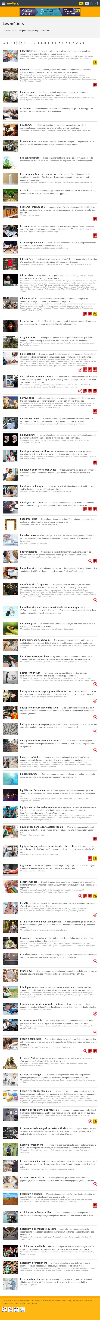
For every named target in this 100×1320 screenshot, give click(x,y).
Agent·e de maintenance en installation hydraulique (49, 816)
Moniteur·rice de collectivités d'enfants (66, 308)
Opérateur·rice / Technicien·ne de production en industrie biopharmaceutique (59, 1096)
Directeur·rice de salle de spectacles (44, 1252)
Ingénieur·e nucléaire (71, 1115)
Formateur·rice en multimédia (58, 56)
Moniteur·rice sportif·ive (78, 662)
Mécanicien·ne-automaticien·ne (65, 387)
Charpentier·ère (47, 75)
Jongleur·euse (25, 801)
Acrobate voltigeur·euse (39, 645)
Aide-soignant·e (36, 890)
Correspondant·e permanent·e (50, 765)
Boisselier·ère (35, 75)
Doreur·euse (58, 75)
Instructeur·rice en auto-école (40, 1009)
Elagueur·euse (38, 1270)
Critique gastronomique (82, 285)
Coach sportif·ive (36, 662)
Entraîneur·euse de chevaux (41, 1237)
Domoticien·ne (35, 359)
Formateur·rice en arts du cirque (56, 662)
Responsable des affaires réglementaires (35, 1099)
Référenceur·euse (58, 58)
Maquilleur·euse (26, 911)
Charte (50, 1300)
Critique (33, 285)
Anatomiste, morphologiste (64, 424)
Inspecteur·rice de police (66, 594)
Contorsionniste (68, 799)
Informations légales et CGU (37, 1300)
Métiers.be (13, 3)
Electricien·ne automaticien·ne (53, 359)
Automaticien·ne (47, 385)
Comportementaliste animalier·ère (43, 993)
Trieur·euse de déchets (44, 100)
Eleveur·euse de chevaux (62, 405)
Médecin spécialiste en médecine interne (44, 557)
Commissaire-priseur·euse (59, 1064)
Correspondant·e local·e (73, 283)
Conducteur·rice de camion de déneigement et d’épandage (52, 98)
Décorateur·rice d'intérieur (81, 943)
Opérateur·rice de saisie (38, 544)
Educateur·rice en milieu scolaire (79, 306)
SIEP (9, 1300)
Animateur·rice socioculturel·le (53, 304)
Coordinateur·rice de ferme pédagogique (79, 403)
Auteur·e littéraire (36, 248)
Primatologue (70, 995)
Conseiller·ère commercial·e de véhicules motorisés (49, 1026)
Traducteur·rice (61, 248)
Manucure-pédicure (79, 909)
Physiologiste (35, 442)
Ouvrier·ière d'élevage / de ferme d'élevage (44, 407)
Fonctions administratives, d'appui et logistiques (38, 594)
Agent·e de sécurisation (54, 590)
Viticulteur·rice (70, 1201)
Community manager (38, 56)
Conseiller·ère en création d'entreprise (62, 678)
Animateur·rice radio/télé (39, 763)
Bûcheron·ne (35, 343)
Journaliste (81, 287)
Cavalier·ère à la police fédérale (75, 590)
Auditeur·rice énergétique (57, 1169)
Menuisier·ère (39, 79)
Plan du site (77, 1300)
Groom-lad (57, 1237)
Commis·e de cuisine (37, 835)
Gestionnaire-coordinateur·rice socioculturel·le (76, 1252)
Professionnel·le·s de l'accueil (67, 457)
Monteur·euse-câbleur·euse (77, 366)
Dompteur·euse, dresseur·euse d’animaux (36, 405)
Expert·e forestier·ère (58, 930)
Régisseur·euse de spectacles (78, 130)
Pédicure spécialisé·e (77, 911)
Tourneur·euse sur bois (33, 81)
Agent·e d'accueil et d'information (42, 457)
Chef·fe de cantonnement (39, 930)
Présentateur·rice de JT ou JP (56, 289)
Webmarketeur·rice (86, 58)
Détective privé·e (44, 592)
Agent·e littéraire (36, 264)
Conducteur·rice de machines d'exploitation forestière (61, 343)
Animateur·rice (35, 304)
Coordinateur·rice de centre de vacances (51, 306)
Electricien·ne (61, 130)
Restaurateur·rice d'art (78, 1064)
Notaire (71, 1169)
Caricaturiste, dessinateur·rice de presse (45, 281)
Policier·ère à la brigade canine (39, 596)
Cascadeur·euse (55, 799)
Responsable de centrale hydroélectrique (35, 820)
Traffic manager (72, 58)
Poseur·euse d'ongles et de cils (56, 911)
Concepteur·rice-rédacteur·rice (75, 763)
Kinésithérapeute (26, 892)
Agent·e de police (37, 590)
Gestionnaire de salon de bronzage (58, 909)
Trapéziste (36, 801)
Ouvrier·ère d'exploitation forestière (75, 1270)
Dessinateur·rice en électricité (67, 818)
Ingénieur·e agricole (41, 1201)
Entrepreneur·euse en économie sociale (45, 680)
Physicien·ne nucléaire (28, 1117)
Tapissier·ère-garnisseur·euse (63, 946)
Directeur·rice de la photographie (42, 130)
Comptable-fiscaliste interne (63, 1047)
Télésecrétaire (41, 459)
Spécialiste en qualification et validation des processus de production (57, 1101)
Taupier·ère (33, 1285)
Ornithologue (59, 995)
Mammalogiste (48, 995)
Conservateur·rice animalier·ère (42, 629)
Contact (85, 1300)
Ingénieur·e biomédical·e (52, 1115)
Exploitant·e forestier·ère (29, 345)
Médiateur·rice (49, 248)
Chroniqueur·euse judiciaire (86, 281)
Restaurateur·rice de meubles (69, 79)
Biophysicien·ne (36, 1115)
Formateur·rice (45, 308)
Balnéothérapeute (37, 909)
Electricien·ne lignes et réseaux (54, 366)
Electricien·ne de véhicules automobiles (46, 363)
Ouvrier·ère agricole (57, 1201)
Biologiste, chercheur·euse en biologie (66, 440)
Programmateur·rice (27, 1254)
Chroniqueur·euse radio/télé (30, 283)
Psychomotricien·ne (49, 892)
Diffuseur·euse (49, 264)
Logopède (37, 892)
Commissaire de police (28, 592)
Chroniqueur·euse (68, 281)
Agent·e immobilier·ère (38, 1169)
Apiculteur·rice (35, 403)
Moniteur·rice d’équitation (71, 1237)
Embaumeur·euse (60, 697)
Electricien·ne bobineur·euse (77, 359)
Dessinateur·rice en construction (42, 818)
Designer (33, 182)
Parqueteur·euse (51, 79)
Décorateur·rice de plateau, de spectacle (35, 946)
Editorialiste (73, 765)
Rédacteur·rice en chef (64, 264)
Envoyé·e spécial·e (55, 287)
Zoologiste (32, 997)
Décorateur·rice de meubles (74, 75)
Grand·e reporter (70, 287)
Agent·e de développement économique (43, 232)
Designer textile (86, 182)
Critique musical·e (40, 287)
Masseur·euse (38, 911)
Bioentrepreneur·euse (38, 678)
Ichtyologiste (37, 995)
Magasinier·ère (34, 215)
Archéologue (43, 1064)
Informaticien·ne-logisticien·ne (81, 56)
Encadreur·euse (26, 77)
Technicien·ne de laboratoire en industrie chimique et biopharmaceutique (58, 1102)
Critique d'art (42, 285)
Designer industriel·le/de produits (66, 182)
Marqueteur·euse (26, 79)
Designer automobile (45, 182)
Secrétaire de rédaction (82, 264)
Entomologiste (86, 993)
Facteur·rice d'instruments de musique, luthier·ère (51, 77)
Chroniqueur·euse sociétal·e (52, 283)
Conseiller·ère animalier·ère (52, 403)
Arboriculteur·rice (36, 1199)
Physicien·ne (84, 1115)
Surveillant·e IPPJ (35, 310)
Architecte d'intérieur (38, 943)
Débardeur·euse (88, 343)
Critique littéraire (26, 287)
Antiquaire (34, 1064)
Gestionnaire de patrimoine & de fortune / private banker (50, 492)
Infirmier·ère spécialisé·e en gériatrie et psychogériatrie (64, 890)
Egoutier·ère (30, 100)
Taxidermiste (80, 424)
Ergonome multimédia (37, 871)
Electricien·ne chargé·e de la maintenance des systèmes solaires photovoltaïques (51, 361)
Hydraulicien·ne (85, 818)
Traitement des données (62, 1300)
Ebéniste (44, 524)
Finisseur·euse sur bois (80, 77)
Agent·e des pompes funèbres (41, 424)
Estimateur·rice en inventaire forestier (65, 1150)
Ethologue (59, 629)
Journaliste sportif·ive (36, 289)
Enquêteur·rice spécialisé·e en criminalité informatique (72, 592)
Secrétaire (84, 457)
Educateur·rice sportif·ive (29, 308)
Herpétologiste (25, 995)
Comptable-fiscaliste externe (41, 1047)
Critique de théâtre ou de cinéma (60, 285)
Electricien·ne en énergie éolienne (74, 363)
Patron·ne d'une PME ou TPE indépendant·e (78, 680)
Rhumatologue (63, 892)
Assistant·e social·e (73, 304)
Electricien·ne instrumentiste (31, 366)
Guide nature (68, 629)
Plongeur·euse (52, 854)
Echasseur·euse (81, 799)
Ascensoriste (35, 385)
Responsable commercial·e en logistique (35, 58)
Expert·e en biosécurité (69, 1080)
